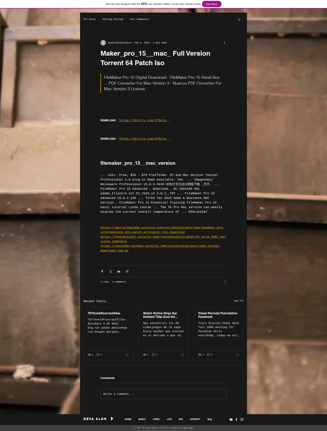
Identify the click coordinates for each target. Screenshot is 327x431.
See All (239, 300)
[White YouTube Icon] (231, 419)
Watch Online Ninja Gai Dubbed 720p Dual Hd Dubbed (160, 315)
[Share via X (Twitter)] (110, 271)
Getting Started (113, 19)
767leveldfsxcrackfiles (104, 313)
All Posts (89, 19)
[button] (239, 19)
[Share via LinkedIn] (118, 271)
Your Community (139, 19)
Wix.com (188, 428)
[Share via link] (127, 271)
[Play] (112, 419)
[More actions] (224, 43)
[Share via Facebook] (102, 271)
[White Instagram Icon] (242, 419)
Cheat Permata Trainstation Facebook (217, 315)
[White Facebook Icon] (236, 419)
